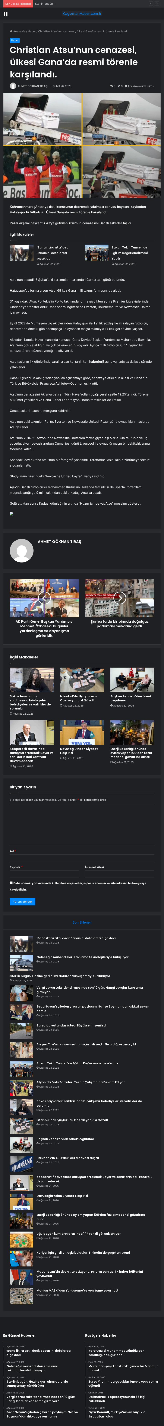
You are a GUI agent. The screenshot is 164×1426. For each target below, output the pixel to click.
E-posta (16, 867)
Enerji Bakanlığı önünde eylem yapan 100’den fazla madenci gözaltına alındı (131, 753)
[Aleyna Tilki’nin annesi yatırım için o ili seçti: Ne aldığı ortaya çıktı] (21, 1050)
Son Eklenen (82, 922)
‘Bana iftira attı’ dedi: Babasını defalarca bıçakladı (53, 253)
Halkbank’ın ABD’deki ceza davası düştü (68, 1158)
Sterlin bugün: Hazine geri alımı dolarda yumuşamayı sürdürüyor (77, 3)
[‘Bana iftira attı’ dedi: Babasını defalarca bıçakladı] (22, 253)
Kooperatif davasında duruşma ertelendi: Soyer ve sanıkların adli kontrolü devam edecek (32, 755)
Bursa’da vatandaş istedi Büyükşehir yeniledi (72, 1025)
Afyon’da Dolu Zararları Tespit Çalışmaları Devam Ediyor (81, 1082)
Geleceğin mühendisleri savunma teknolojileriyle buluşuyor (83, 957)
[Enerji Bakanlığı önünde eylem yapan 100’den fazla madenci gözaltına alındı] (132, 732)
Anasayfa (18, 31)
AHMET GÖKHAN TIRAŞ (32, 86)
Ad (13, 851)
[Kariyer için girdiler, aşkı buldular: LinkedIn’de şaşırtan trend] (21, 1258)
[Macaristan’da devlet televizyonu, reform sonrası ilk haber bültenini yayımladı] (21, 1277)
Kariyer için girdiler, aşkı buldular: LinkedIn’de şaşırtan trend (83, 1252)
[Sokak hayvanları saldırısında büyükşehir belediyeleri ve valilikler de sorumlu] (32, 680)
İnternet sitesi (94, 867)
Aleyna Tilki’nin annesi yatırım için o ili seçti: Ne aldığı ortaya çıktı (87, 1044)
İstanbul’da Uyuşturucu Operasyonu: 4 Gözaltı (78, 698)
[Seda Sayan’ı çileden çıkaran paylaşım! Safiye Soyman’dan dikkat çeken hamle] (21, 1012)
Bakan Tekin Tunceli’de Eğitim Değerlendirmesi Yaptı (130, 253)
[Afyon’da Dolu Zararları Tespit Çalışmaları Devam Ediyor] (21, 1088)
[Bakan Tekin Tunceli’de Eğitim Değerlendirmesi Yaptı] (96, 253)
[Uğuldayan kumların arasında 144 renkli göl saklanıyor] (21, 1240)
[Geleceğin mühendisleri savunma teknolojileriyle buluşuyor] (21, 963)
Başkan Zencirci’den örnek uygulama (131, 698)
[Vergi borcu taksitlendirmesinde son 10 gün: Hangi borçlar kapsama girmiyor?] (21, 993)
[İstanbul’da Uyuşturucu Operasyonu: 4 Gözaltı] (82, 680)
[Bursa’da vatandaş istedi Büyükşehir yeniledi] (21, 1031)
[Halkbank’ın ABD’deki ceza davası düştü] (21, 1164)
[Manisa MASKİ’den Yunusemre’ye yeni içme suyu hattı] (21, 1296)
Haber (32, 31)
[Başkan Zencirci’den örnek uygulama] (132, 680)
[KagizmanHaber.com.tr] (82, 13)
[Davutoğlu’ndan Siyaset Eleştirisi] (82, 732)
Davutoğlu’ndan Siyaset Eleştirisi (79, 751)
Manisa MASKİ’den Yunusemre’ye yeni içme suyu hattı (78, 1290)
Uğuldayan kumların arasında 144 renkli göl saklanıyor (79, 1234)
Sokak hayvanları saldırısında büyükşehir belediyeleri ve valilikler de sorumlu (30, 702)
